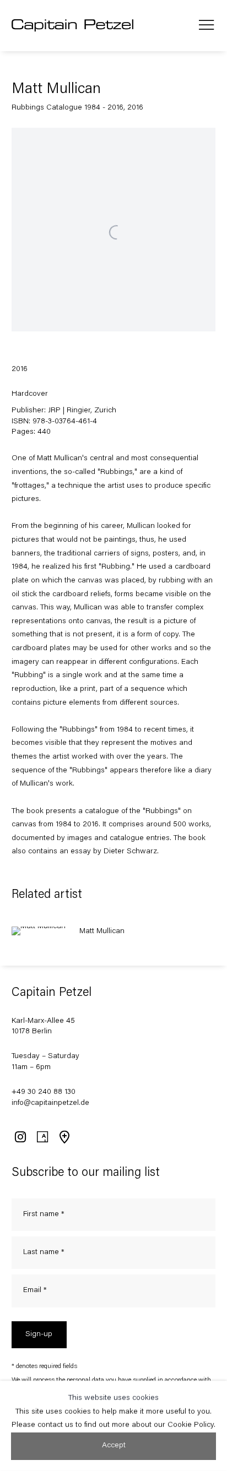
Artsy (42, 1137)
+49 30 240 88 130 (43, 1092)
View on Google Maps (64, 1137)
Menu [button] (206, 25)
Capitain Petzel (73, 25)
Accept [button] (114, 1446)
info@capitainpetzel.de (50, 1103)
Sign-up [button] (38, 1334)
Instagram (20, 1137)
